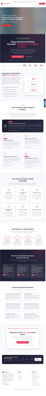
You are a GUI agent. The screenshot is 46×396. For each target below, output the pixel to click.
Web (34, 1)
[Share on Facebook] (45, 102)
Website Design (34, 380)
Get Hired (19, 377)
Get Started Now (6, 25)
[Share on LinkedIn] (45, 104)
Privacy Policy (25, 389)
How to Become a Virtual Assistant (36, 385)
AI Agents (31, 1)
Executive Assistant (34, 382)
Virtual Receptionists (21, 1)
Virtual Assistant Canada (19, 389)
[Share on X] (45, 100)
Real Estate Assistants (35, 377)
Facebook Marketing (35, 379)
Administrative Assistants (35, 376)
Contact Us (19, 379)
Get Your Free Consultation (17, 56)
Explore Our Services (29, 56)
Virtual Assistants (16, 1)
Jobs (11, 5)
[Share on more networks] (45, 106)
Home (11, 1)
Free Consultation (20, 376)
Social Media (27, 1)
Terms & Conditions (29, 389)
